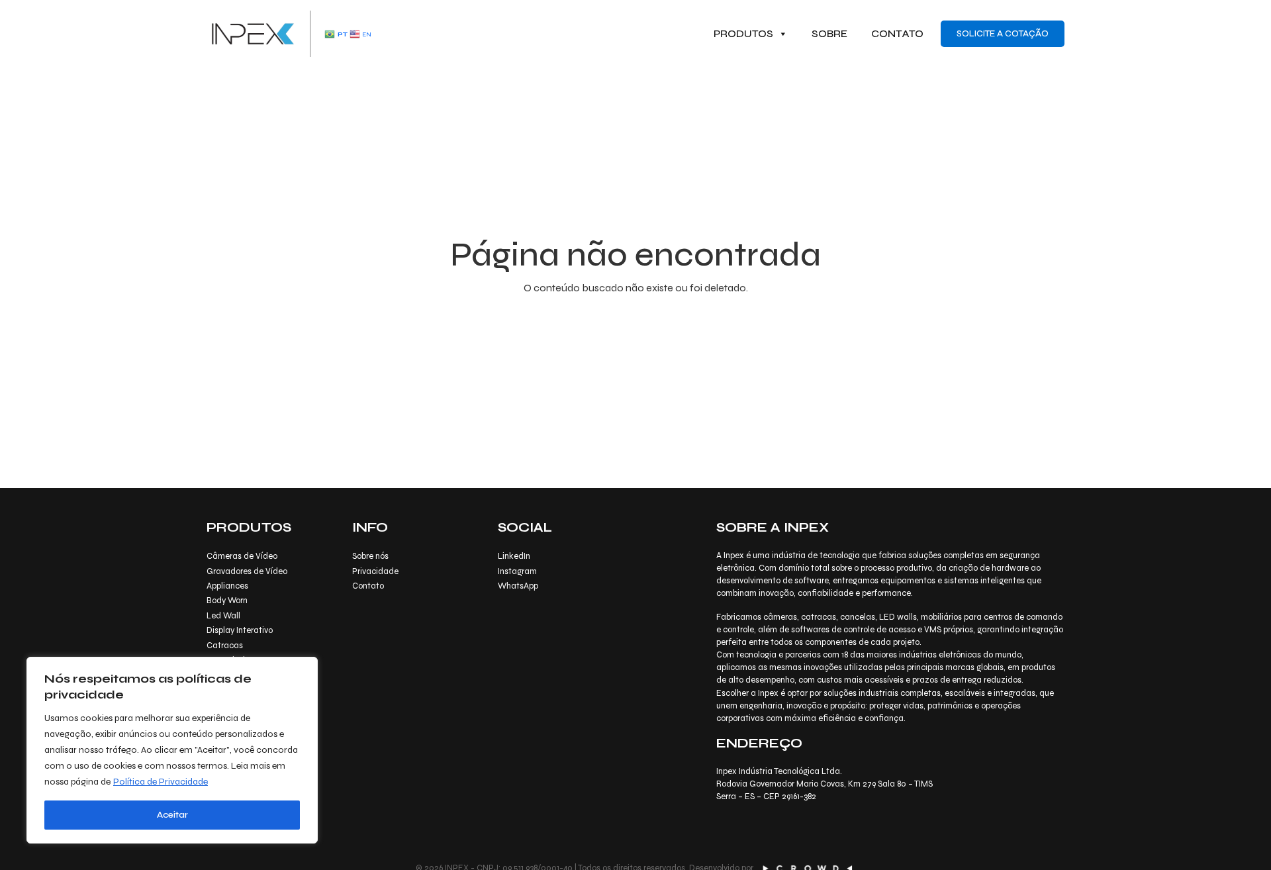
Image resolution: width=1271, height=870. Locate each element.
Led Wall (223, 615)
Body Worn (227, 600)
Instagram (517, 571)
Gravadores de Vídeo (247, 571)
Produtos (743, 33)
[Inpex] (253, 32)
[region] (172, 750)
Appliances (227, 586)
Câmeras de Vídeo (242, 556)
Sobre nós (370, 556)
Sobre (829, 33)
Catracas (225, 645)
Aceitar (172, 814)
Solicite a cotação (1003, 33)
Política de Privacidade (160, 781)
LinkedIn (514, 556)
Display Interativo (240, 630)
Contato (897, 33)
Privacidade (375, 571)
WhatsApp (518, 586)
